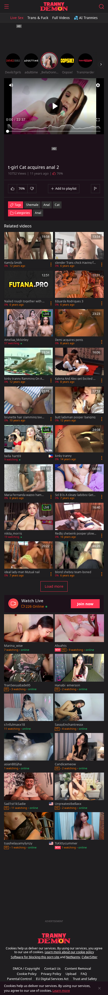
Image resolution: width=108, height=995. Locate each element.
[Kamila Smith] (28, 250)
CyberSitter (89, 957)
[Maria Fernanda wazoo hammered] (28, 482)
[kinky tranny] (79, 443)
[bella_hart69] (28, 443)
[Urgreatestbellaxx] (79, 792)
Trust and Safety (85, 978)
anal (46, 205)
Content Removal (78, 968)
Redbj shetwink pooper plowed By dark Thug (75, 533)
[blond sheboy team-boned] (79, 559)
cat (57, 205)
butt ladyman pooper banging (75, 417)
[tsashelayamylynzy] (28, 831)
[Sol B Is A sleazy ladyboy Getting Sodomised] (79, 482)
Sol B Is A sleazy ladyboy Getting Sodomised (75, 494)
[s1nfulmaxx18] (28, 712)
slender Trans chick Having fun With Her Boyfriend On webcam (75, 262)
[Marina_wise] (28, 633)
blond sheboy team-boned (73, 572)
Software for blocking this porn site (35, 957)
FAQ (84, 973)
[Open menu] (6, 6)
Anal (38, 213)
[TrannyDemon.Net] (54, 6)
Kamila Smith (13, 262)
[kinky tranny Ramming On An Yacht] (28, 366)
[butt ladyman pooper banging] (79, 405)
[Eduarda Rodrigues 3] (79, 289)
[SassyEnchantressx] (79, 712)
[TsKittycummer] (79, 831)
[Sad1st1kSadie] (28, 792)
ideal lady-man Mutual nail (22, 572)
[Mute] (11, 85)
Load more (54, 586)
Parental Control (19, 978)
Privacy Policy (51, 973)
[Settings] (98, 85)
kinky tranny (63, 455)
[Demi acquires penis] (79, 327)
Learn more (61, 990)
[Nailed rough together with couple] (28, 289)
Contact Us (52, 968)
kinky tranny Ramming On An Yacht (24, 378)
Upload (71, 973)
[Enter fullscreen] (98, 120)
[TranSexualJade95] (28, 673)
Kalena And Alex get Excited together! (75, 378)
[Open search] (101, 6)
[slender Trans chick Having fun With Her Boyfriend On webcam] (79, 250)
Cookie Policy (27, 973)
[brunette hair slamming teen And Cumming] (28, 405)
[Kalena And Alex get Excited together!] (79, 366)
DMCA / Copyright (26, 968)
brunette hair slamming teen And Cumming (24, 417)
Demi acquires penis (69, 339)
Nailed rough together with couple (24, 301)
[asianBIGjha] (28, 752)
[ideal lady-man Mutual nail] (28, 559)
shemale (32, 205)
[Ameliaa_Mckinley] (28, 327)
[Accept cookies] (99, 988)
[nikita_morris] (28, 521)
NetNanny (73, 957)
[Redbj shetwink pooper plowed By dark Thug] (79, 521)
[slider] (54, 131)
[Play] (54, 106)
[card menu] (51, 265)
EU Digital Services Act (52, 978)
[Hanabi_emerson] (79, 673)
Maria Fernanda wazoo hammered (24, 494)
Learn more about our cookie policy (69, 952)
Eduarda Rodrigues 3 (69, 301)
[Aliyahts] (79, 633)
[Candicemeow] (79, 752)
